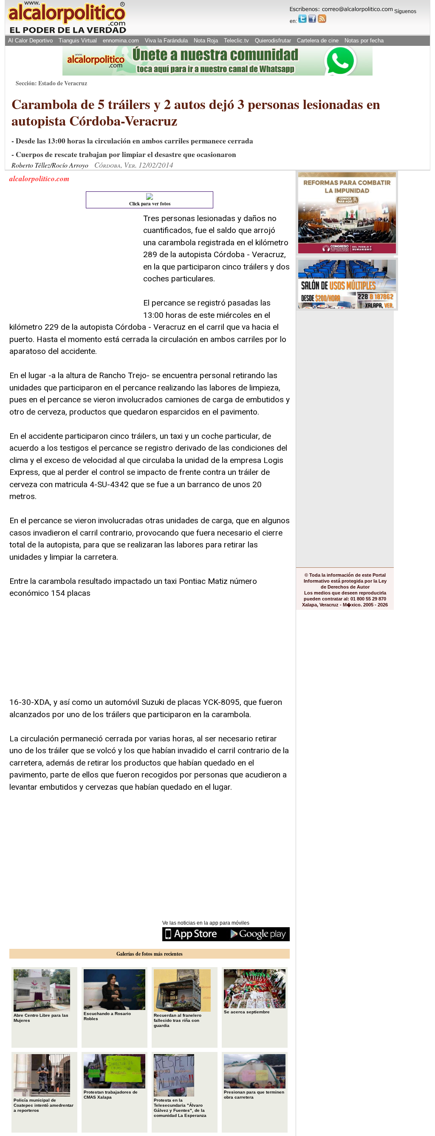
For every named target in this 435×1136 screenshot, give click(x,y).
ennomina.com (121, 40)
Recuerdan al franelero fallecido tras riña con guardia (177, 1020)
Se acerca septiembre (247, 1012)
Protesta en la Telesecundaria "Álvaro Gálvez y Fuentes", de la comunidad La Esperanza (180, 1108)
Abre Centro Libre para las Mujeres (41, 1018)
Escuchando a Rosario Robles (107, 1016)
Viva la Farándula (166, 40)
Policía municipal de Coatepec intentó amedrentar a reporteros (43, 1105)
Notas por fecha (364, 40)
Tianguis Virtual (78, 40)
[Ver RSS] (322, 18)
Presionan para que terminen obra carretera (254, 1095)
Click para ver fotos (149, 203)
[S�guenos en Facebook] (312, 18)
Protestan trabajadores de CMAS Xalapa (111, 1095)
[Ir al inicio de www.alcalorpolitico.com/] (66, 32)
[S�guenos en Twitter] (302, 18)
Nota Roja (206, 40)
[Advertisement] (73, 266)
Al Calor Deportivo (30, 40)
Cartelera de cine (318, 40)
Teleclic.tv (236, 40)
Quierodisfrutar (273, 40)
